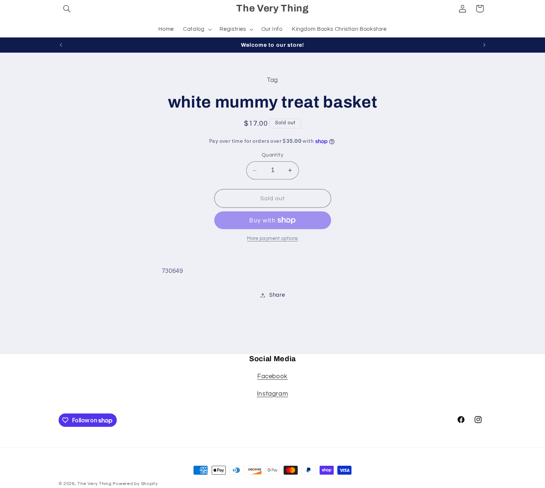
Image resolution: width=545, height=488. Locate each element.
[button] (67, 8)
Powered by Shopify (135, 484)
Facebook (272, 376)
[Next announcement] (484, 44)
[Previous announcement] (61, 44)
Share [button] (277, 295)
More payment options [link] (272, 238)
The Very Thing (95, 484)
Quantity (272, 155)
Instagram (272, 393)
